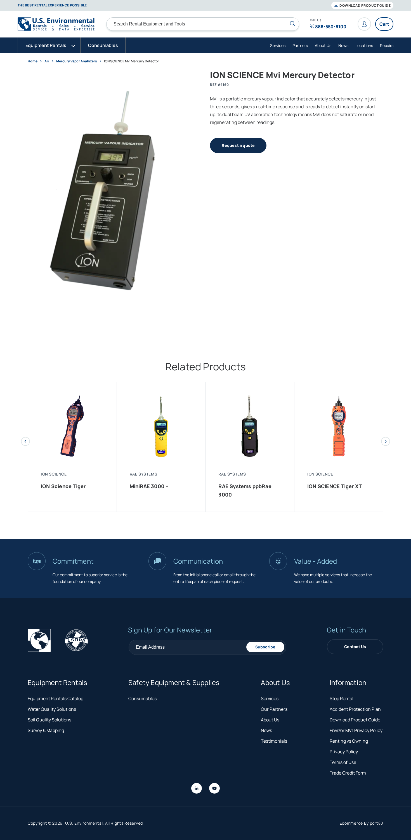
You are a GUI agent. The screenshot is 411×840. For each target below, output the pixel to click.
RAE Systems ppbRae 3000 (244, 490)
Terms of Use (343, 762)
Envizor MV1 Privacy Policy (356, 730)
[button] (49, 45)
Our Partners (274, 709)
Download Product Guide (365, 5)
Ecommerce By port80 (361, 823)
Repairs (386, 45)
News (343, 45)
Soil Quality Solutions (49, 720)
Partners (300, 45)
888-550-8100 (330, 26)
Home (32, 61)
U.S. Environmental (84, 823)
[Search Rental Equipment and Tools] (292, 23)
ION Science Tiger (63, 486)
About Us (323, 45)
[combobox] (202, 24)
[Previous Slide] (25, 441)
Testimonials (274, 741)
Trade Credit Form (348, 773)
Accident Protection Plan (355, 709)
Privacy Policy (344, 752)
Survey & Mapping (46, 730)
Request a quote (238, 145)
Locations (364, 45)
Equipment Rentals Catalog (55, 698)
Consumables (142, 698)
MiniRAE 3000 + (149, 486)
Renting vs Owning (349, 741)
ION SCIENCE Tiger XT (334, 486)
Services (277, 45)
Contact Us (355, 646)
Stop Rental (341, 698)
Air (47, 61)
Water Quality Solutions (52, 709)
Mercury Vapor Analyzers (76, 61)
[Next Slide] (385, 441)
